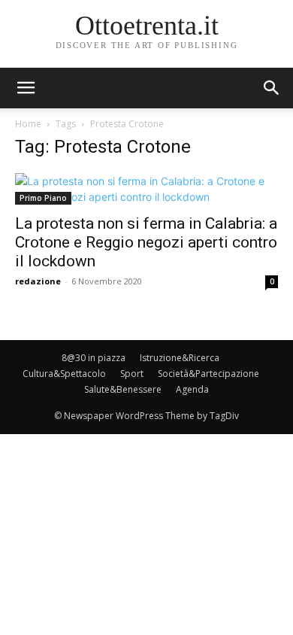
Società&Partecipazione (208, 373)
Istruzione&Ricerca (179, 357)
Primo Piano (43, 198)
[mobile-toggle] (26, 88)
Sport (131, 373)
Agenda (192, 389)
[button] (272, 88)
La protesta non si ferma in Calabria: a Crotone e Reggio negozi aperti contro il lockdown (146, 242)
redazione (38, 281)
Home (28, 123)
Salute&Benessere (123, 389)
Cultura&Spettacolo (64, 373)
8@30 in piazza (93, 357)
